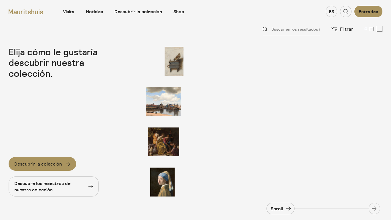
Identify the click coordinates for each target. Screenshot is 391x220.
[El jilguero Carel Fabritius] (163, 61)
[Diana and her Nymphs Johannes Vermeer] (163, 141)
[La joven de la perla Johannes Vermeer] (163, 182)
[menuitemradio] (366, 29)
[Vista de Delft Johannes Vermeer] (163, 101)
